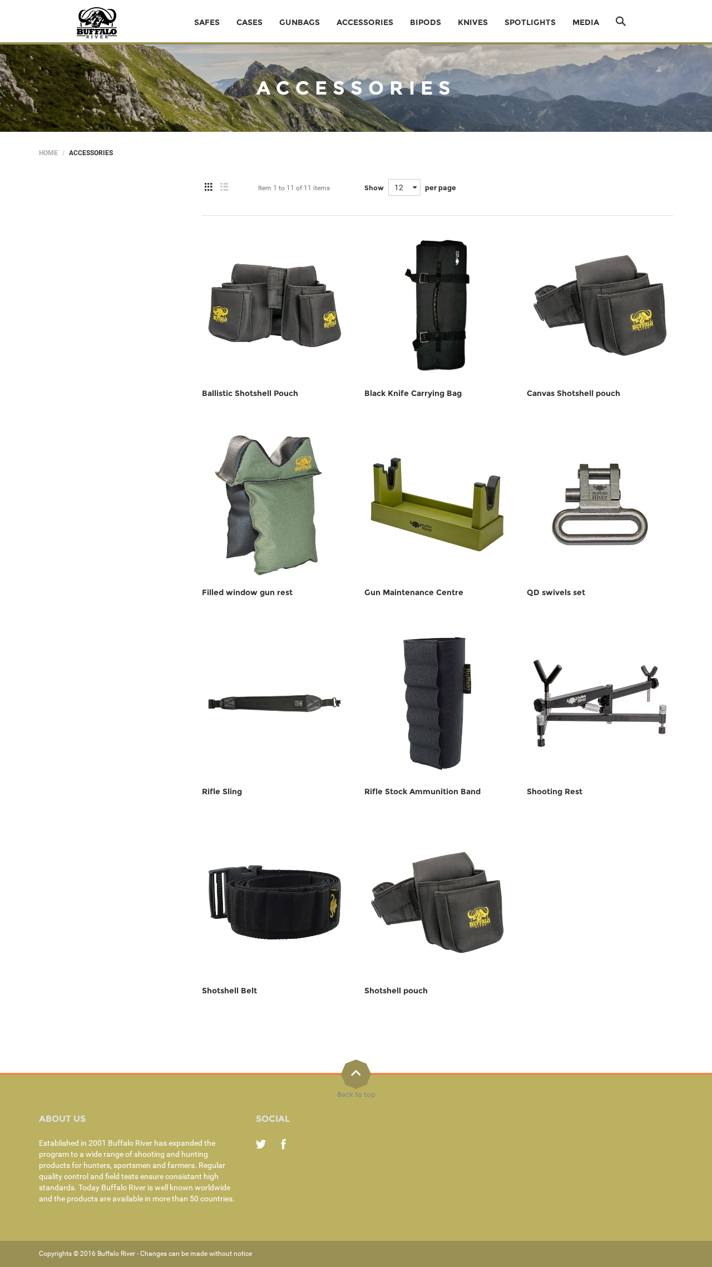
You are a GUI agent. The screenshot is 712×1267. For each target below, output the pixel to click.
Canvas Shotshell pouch (573, 393)
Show (374, 188)
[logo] (97, 22)
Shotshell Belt (229, 991)
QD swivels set (556, 592)
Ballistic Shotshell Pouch (250, 393)
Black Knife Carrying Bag (413, 393)
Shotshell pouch (396, 991)
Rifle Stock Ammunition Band (422, 791)
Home (48, 153)
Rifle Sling (222, 791)
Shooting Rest (554, 791)
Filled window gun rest (247, 592)
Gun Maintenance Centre (413, 592)
